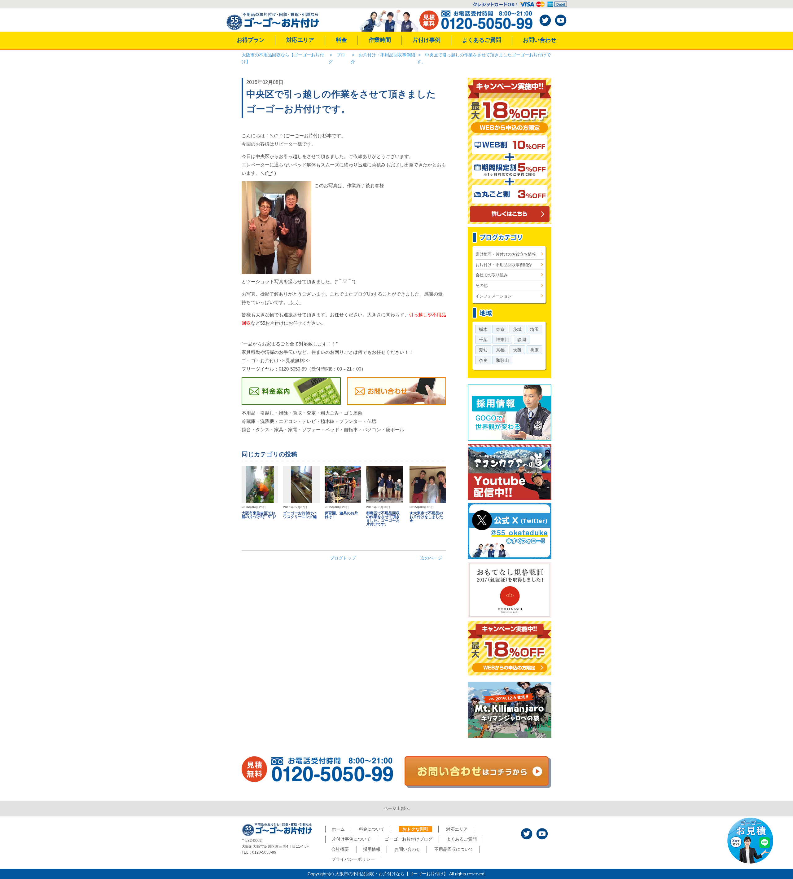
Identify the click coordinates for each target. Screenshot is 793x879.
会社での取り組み (491, 275)
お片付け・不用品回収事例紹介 (503, 264)
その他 (481, 285)
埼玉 (534, 329)
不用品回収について (453, 849)
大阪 (517, 350)
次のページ (431, 558)
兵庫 (534, 350)
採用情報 (371, 849)
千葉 (483, 339)
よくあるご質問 (481, 40)
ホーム (338, 829)
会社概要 (340, 849)
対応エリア (300, 40)
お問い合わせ (539, 40)
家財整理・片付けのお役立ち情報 (505, 254)
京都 (500, 350)
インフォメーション (493, 296)
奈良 (483, 360)
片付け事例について (351, 839)
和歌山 (502, 360)
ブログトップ (343, 558)
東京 (500, 329)
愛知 (483, 350)
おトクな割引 (415, 829)
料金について (372, 829)
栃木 (483, 329)
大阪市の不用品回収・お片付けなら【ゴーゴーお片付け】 (391, 873)
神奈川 (502, 339)
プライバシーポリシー (353, 859)
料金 (341, 40)
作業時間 (380, 40)
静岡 (521, 339)
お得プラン (251, 40)
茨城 (517, 329)
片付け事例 (426, 40)
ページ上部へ (396, 808)
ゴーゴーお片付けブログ (408, 839)
